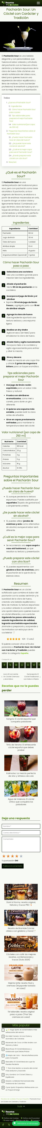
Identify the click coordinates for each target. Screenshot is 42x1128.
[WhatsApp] (22, 665)
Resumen (12, 162)
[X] (10, 665)
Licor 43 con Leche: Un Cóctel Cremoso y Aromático (11, 676)
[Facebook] (4, 665)
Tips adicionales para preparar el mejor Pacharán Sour (21, 118)
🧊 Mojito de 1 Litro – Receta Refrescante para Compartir (22, 1056)
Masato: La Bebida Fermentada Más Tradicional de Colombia (20, 1082)
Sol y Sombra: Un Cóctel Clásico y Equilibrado (19, 1075)
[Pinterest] (16, 665)
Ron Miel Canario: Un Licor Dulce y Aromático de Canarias (19, 1037)
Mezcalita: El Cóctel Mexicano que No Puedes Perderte (20, 1063)
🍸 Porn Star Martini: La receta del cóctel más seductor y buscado (21, 1069)
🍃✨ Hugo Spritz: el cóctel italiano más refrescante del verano (21, 1031)
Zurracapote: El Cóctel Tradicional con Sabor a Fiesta (31, 676)
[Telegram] (34, 665)
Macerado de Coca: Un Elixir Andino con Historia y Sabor (21, 1043)
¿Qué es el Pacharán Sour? (19, 102)
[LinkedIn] (28, 665)
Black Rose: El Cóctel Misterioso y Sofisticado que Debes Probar (19, 1050)
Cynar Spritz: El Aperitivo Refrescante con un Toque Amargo (22, 1088)
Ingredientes (16, 106)
